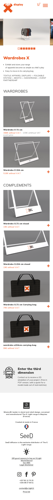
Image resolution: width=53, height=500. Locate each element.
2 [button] (21, 48)
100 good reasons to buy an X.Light (26, 458)
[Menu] (45, 6)
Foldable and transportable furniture (13, 8)
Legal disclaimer (26, 465)
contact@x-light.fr (26, 488)
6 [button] (31, 48)
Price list (26, 492)
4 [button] (26, 48)
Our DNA (26, 463)
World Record (26, 460)
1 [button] (18, 48)
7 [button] (34, 48)
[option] (26, 32)
